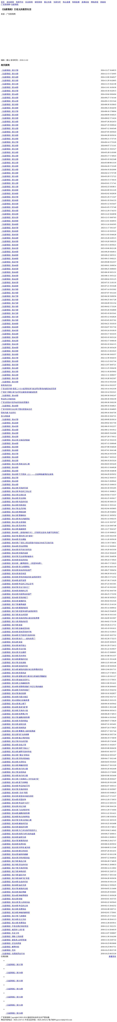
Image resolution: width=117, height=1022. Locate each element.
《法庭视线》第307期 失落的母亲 (14, 789)
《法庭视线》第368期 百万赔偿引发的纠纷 (18, 635)
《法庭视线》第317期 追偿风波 (13, 772)
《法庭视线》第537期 (9, 111)
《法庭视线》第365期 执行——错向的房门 (18, 639)
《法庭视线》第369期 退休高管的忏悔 (16, 632)
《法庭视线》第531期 (9, 132)
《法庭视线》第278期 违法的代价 (14, 865)
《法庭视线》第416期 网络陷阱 (13, 512)
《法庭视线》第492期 (9, 245)
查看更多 (112, 956)
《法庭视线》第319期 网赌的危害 (14, 765)
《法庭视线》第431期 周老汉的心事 (15, 464)
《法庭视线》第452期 (9, 375)
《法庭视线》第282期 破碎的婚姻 (14, 854)
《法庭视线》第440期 (9, 443)
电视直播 (76, 2)
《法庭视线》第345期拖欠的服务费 (15, 700)
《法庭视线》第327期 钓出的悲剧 (14, 741)
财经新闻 (38, 2)
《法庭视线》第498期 (9, 224)
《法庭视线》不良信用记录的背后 (14, 926)
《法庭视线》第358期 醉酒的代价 (14, 659)
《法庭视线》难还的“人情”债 (12, 930)
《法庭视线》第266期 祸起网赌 (13, 892)
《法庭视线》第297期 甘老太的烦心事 (16, 820)
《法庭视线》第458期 (9, 354)
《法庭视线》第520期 (9, 166)
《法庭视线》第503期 (9, 211)
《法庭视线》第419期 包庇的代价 (14, 502)
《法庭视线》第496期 (9, 231)
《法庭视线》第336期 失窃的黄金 (14, 721)
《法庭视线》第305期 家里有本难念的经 (17, 796)
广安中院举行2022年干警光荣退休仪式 (16, 409)
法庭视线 (14, 4)
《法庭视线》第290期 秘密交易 (13, 837)
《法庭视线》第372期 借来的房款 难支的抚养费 (20, 618)
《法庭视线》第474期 (9, 306)
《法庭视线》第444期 (9, 430)
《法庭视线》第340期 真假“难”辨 (14, 707)
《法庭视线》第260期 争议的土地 (14, 906)
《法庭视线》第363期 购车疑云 (13, 645)
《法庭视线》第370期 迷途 (11, 625)
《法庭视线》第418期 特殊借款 (13, 505)
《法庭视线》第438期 (9, 450)
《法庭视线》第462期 (9, 341)
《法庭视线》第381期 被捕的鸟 (13, 601)
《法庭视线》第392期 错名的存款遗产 (16, 570)
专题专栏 (57, 2)
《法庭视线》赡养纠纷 (10, 947)
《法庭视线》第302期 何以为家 (13, 806)
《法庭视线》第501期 (9, 217)
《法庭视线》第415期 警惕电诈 (13, 515)
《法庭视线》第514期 (9, 180)
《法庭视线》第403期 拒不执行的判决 (16, 550)
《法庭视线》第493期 (9, 241)
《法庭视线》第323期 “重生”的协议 (15, 755)
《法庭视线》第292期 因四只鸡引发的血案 (18, 834)
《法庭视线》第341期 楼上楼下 (13, 704)
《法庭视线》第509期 (9, 190)
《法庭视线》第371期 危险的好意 (14, 621)
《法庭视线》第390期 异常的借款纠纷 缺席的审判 (21, 577)
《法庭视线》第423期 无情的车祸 (14, 488)
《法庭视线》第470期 (9, 320)
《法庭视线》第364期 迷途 (11, 642)
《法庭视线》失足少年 (10, 933)
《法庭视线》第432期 (9, 461)
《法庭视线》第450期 (9, 382)
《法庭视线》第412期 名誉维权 (13, 522)
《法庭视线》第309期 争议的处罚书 (15, 786)
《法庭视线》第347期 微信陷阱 (13, 693)
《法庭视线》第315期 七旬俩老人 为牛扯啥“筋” (20, 779)
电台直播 (66, 2)
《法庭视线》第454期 (9, 368)
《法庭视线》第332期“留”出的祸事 (15, 734)
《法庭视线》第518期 (9, 173)
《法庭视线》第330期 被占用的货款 (15, 738)
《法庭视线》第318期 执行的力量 (14, 769)
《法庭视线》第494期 (9, 238)
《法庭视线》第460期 (9, 348)
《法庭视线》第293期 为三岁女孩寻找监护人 (19, 830)
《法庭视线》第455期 (9, 365)
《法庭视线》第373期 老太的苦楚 (14, 615)
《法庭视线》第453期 (9, 372)
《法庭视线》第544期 (9, 94)
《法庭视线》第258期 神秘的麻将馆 (15, 912)
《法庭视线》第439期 (9, 447)
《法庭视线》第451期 (9, 378)
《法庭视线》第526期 (9, 146)
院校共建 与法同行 (8, 413)
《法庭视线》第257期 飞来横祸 (13, 916)
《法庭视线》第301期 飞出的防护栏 (15, 810)
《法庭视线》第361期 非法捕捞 (13, 652)
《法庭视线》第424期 (9, 484)
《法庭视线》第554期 (9, 77)
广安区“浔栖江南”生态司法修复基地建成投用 (19, 392)
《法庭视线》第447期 (9, 419)
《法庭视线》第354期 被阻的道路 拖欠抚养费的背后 (22, 669)
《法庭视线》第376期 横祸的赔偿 (14, 608)
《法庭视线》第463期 (9, 337)
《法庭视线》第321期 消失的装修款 (15, 758)
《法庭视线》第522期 (9, 159)
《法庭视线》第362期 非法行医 (13, 649)
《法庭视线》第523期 (9, 156)
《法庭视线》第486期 (9, 265)
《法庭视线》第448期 (9, 406)
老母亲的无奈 (6, 385)
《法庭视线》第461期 (9, 344)
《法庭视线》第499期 (9, 221)
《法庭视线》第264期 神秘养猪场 (14, 895)
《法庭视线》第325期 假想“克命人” (15, 748)
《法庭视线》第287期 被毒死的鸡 (14, 841)
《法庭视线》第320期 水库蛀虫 (13, 762)
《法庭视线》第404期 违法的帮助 (14, 546)
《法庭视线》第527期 (9, 142)
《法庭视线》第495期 (9, 235)
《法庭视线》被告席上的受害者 (14, 940)
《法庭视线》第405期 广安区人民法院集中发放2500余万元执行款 (27, 543)
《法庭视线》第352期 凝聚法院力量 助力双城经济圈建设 (24, 676)
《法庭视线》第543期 (9, 98)
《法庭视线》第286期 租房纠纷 (13, 844)
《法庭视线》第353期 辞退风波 (13, 673)
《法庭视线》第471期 (9, 317)
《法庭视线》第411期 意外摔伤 (13, 526)
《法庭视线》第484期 (9, 272)
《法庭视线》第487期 (9, 262)
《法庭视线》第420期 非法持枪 (13, 498)
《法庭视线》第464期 (9, 334)
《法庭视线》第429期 (9, 471)
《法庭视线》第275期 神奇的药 (13, 871)
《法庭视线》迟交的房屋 (11, 943)
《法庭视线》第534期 (9, 122)
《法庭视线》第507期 (9, 197)
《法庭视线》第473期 (9, 310)
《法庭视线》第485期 (9, 269)
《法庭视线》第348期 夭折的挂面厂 (15, 690)
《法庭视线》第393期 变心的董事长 (15, 567)
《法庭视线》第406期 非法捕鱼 (13, 539)
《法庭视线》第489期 (9, 255)
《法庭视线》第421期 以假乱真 (13, 495)
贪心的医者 (5, 416)
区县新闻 (29, 2)
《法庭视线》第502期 (9, 214)
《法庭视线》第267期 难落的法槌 (14, 888)
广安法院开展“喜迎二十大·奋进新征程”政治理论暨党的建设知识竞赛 (28, 389)
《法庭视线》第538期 (9, 108)
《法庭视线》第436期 (9, 457)
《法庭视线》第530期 (9, 135)
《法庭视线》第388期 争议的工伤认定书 (17, 584)
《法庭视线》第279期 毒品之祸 (13, 861)
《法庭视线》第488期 (9, 259)
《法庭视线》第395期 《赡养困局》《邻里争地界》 (22, 563)
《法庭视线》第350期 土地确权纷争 (15, 683)
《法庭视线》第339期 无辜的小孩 (14, 710)
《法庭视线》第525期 (9, 149)
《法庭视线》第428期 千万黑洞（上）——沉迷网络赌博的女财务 (27, 474)
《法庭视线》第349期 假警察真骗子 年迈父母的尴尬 (22, 686)
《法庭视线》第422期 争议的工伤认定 (16, 491)
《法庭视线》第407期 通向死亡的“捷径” (17, 536)
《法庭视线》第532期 (9, 128)
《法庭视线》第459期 (9, 351)
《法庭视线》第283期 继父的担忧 (14, 851)
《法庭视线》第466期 (9, 327)
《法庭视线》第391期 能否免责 (13, 574)
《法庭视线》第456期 (9, 361)
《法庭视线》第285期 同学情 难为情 (15, 847)
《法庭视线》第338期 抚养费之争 (14, 714)
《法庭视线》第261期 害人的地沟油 (15, 902)
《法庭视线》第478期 (9, 293)
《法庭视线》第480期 (9, 286)
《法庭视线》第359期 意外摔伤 (13, 656)
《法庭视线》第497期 (9, 228)
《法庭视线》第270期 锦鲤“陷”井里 (15, 878)
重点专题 (47, 2)
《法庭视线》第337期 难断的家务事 (15, 717)
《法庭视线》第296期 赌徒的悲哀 (14, 823)
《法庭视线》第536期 (9, 115)
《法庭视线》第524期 (9, 152)
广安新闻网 (5, 4)
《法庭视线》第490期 (9, 252)
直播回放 (85, 2)
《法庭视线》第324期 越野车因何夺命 (16, 752)
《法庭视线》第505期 (9, 204)
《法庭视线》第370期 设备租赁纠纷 (15, 628)
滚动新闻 (10, 2)
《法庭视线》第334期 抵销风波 (13, 728)
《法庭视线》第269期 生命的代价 (14, 882)
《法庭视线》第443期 (9, 433)
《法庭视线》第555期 (9, 74)
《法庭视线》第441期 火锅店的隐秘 (15, 440)
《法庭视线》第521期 (9, 163)
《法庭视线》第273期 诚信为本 (13, 875)
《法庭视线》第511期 (9, 187)
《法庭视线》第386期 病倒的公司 (14, 591)
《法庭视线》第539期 (9, 104)
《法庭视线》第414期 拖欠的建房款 (15, 519)
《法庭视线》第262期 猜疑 (11, 899)
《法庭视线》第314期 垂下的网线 (14, 782)
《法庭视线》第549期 (9, 87)
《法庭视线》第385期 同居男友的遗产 (16, 594)
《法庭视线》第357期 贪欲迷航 (13, 663)
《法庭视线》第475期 (9, 303)
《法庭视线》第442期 (9, 437)
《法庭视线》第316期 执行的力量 (14, 776)
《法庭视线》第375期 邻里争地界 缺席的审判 (19, 611)
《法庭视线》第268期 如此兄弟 (13, 885)
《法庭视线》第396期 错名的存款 (14, 560)
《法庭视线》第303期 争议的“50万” (15, 803)
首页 (3, 2)
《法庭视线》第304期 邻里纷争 (13, 799)
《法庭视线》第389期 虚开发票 (13, 580)
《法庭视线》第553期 (9, 80)
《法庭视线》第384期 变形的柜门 (14, 597)
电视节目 (19, 2)
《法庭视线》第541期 (9, 101)
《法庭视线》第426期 (9, 481)
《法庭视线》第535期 (9, 118)
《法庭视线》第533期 (9, 125)
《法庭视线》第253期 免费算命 (13, 923)
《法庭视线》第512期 (9, 183)
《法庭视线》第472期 (9, 313)
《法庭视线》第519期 (9, 170)
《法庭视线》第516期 (9, 176)
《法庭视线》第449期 (9, 395)
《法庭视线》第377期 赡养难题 (13, 604)
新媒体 (103, 2)
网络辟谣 (94, 2)
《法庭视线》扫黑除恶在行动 (13, 954)
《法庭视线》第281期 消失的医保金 (15, 858)
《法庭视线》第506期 (9, 200)
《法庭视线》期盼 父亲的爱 (12, 936)
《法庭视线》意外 (8, 950)
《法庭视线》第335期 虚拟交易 (13, 724)
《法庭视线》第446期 (9, 423)
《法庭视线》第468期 (9, 324)
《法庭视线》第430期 (9, 467)
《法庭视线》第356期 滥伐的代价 (14, 666)
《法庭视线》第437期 (9, 454)
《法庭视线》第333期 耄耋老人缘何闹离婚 (18, 731)
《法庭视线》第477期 (9, 296)
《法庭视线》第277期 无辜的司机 (14, 868)
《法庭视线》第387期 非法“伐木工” (15, 587)
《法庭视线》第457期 (9, 358)
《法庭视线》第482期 (9, 279)
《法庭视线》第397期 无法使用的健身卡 (17, 556)
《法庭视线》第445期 (9, 426)
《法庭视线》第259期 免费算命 (13, 909)
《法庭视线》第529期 (9, 139)
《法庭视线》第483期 (9, 276)
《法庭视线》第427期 (9, 478)
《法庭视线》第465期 (9, 330)
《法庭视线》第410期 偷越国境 (13, 529)
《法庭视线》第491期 (9, 248)
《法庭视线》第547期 (9, 91)
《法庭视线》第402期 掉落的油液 (14, 553)
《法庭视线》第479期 (9, 289)
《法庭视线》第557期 (9, 70)
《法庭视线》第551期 (9, 84)
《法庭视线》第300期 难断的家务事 (15, 813)
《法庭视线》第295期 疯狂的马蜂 (14, 827)
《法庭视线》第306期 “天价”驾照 (14, 793)
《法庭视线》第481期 (9, 282)
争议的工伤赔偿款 (8, 399)
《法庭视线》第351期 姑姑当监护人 (15, 680)
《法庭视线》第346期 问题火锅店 (14, 697)
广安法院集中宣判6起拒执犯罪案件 (15, 402)
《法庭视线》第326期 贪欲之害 (13, 745)
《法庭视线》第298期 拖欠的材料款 (15, 817)
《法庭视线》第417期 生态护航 (13, 508)
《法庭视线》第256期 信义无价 (13, 919)
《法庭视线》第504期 (9, 207)
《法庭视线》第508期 (9, 193)
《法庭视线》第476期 (9, 300)
